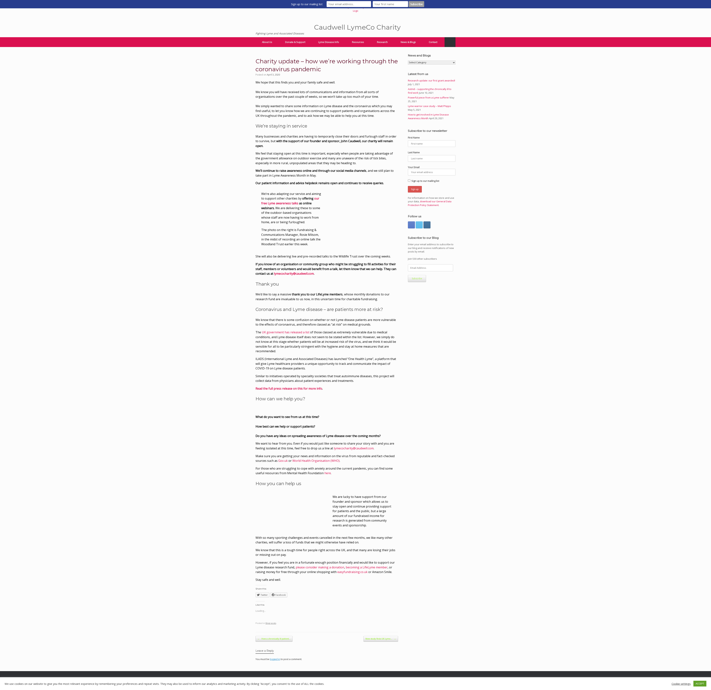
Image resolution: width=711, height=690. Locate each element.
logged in (275, 659)
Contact (433, 42)
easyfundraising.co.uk (352, 572)
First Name (414, 137)
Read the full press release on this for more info (289, 388)
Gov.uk (283, 461)
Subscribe (417, 278)
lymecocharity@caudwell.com (294, 274)
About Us (267, 42)
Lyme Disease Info (328, 42)
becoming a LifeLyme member (367, 567)
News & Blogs (408, 42)
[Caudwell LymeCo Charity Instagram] (426, 224)
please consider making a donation (320, 567)
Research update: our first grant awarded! (431, 80)
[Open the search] (450, 42)
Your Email (414, 167)
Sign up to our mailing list (425, 180)
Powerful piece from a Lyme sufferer (428, 97)
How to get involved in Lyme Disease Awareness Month (428, 116)
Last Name (414, 152)
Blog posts (271, 623)
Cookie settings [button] (681, 683)
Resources (358, 42)
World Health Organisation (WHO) (316, 461)
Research (382, 42)
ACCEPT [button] (700, 683)
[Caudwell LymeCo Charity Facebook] (411, 224)
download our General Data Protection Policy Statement (429, 203)
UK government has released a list (285, 332)
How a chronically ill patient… (274, 638)
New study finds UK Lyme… (380, 638)
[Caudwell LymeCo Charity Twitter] (419, 224)
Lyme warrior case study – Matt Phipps (429, 106)
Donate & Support (295, 42)
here (327, 473)
